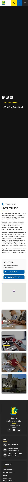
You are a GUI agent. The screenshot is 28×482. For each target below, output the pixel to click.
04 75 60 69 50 (13, 444)
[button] (25, 2)
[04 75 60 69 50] (5, 445)
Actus (5, 475)
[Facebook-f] (3, 97)
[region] (14, 292)
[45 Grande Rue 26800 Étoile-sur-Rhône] (5, 455)
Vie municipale (7, 469)
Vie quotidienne (8, 478)
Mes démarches (8, 472)
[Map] (11, 97)
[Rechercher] (19, 3)
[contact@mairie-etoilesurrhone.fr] (5, 450)
